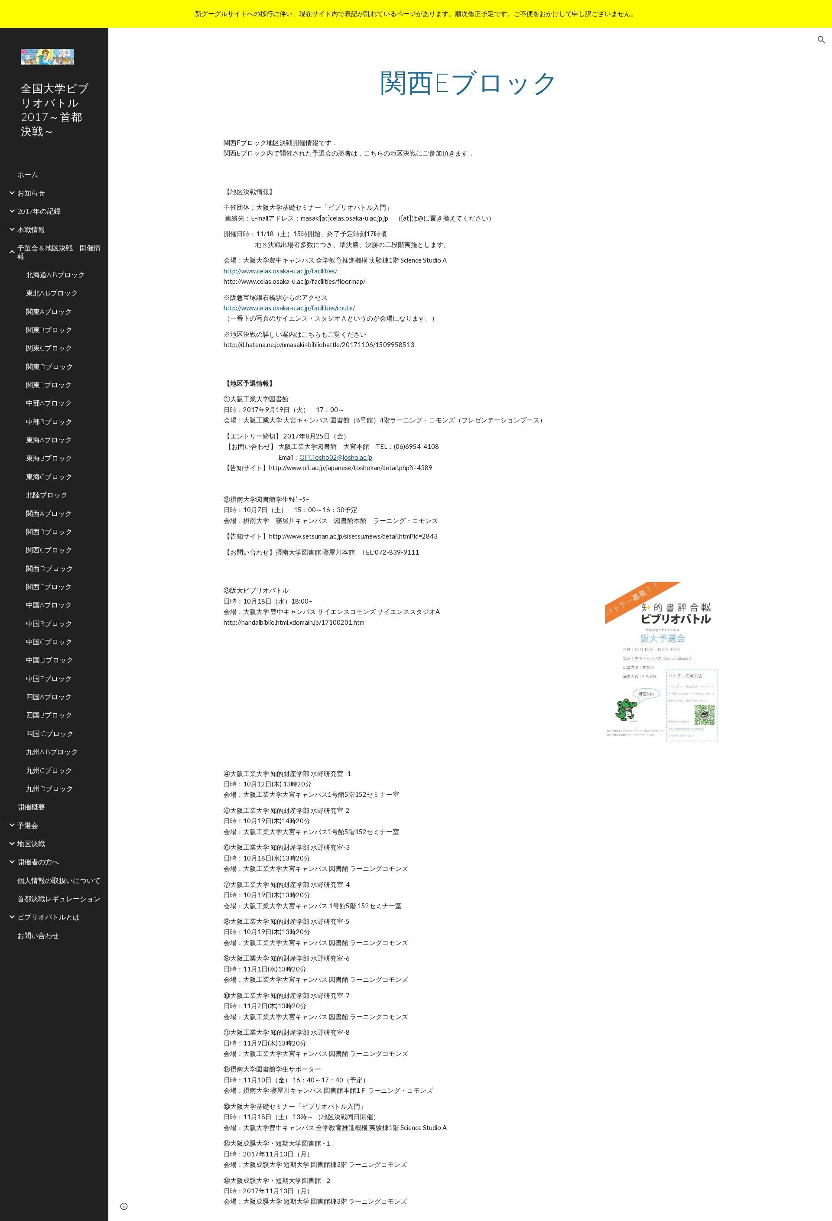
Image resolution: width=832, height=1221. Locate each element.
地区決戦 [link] (31, 843)
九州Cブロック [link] (49, 770)
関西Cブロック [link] (49, 550)
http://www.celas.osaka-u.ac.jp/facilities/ (280, 271)
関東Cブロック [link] (49, 348)
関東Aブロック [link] (49, 311)
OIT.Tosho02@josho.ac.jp (335, 457)
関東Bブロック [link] (49, 329)
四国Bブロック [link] (49, 715)
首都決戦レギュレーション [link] (59, 898)
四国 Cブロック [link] (50, 733)
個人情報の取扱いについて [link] (59, 880)
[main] (470, 82)
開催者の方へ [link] (38, 861)
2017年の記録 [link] (39, 211)
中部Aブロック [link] (49, 403)
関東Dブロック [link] (49, 366)
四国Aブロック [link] (49, 696)
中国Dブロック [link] (49, 660)
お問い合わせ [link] (38, 935)
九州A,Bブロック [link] (52, 751)
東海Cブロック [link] (49, 476)
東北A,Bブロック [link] (52, 293)
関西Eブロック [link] (49, 586)
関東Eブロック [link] (49, 384)
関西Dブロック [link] (49, 568)
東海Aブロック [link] (49, 439)
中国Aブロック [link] (49, 605)
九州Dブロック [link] (49, 788)
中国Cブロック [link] (49, 641)
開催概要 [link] (31, 806)
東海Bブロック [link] (49, 458)
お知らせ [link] (31, 192)
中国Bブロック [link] (49, 623)
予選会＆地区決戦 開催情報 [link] (59, 252)
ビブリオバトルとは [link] (48, 917)
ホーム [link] (27, 174)
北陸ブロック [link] (47, 494)
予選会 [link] (27, 825)
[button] (821, 39)
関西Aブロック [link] (49, 513)
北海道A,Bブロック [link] (55, 274)
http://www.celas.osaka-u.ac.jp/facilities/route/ (289, 308)
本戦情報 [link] (31, 229)
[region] (416, 14)
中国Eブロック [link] (49, 678)
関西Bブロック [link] (49, 531)
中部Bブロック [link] (49, 421)
